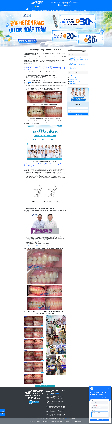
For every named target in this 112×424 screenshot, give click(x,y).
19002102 (57, 393)
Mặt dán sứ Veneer (73, 79)
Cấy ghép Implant (73, 75)
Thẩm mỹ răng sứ (73, 77)
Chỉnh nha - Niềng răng (74, 81)
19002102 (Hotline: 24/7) (65, 5)
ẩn (31, 63)
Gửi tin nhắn (100, 419)
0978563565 (51, 394)
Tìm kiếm (70, 49)
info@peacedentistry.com (52, 412)
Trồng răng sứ (72, 83)
